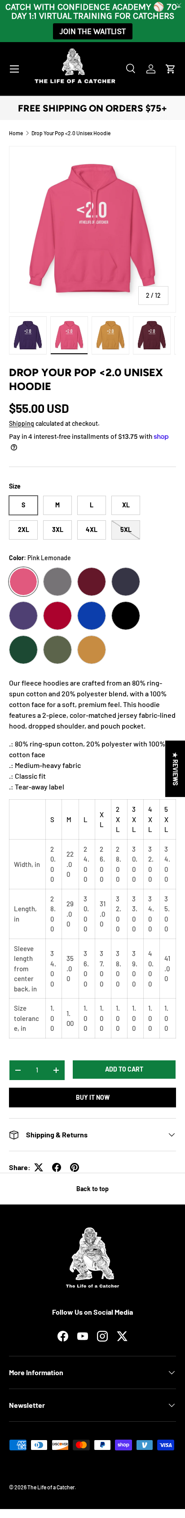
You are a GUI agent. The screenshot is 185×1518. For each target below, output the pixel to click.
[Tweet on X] (39, 1167)
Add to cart (124, 1069)
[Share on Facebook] (57, 1167)
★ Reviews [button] (175, 768)
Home (16, 133)
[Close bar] (179, 5)
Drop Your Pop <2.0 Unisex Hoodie (70, 133)
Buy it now (93, 1097)
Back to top (92, 1188)
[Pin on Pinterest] (75, 1167)
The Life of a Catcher (51, 1487)
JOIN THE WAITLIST (93, 31)
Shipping (21, 423)
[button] (171, 69)
